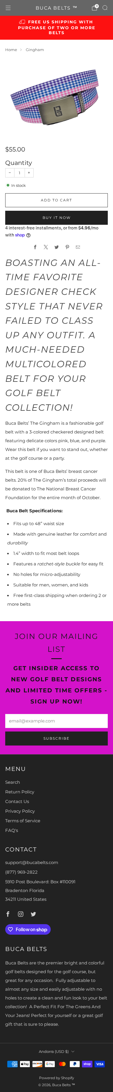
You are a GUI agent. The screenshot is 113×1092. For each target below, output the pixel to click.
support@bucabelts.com (31, 862)
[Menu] (8, 8)
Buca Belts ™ (57, 8)
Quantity (18, 162)
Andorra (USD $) (54, 1051)
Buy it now (57, 217)
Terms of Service (22, 820)
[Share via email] (78, 247)
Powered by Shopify (56, 1078)
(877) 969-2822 (21, 872)
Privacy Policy (20, 811)
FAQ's (11, 830)
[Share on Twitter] (56, 247)
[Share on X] (46, 247)
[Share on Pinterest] (67, 247)
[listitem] (57, 28)
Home (11, 50)
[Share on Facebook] (35, 247)
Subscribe (56, 738)
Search (12, 782)
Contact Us (17, 801)
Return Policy (19, 792)
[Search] (105, 8)
